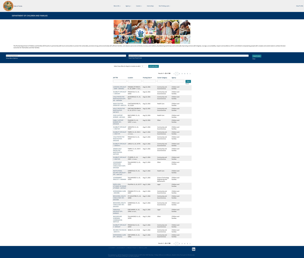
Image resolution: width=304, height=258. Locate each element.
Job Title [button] (115, 77)
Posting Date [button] (147, 78)
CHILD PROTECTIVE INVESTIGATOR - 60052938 (118, 138)
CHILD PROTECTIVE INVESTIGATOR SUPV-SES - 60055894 (119, 98)
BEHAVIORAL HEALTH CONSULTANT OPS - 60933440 (119, 198)
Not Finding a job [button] (164, 6)
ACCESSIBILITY (121, 248)
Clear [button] (253, 59)
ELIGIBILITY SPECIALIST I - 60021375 (119, 133)
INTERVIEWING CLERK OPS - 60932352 (119, 236)
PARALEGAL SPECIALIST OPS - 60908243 (118, 211)
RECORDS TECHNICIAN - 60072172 (119, 231)
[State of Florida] (11, 6)
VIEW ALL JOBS (143, 248)
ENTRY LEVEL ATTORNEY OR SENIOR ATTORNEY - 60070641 (119, 186)
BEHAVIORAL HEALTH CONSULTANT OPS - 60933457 (119, 204)
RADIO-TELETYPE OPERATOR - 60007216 (119, 104)
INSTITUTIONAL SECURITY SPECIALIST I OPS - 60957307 (119, 172)
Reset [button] (187, 84)
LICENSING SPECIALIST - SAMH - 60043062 (119, 88)
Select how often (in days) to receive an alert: (127, 66)
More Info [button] (117, 6)
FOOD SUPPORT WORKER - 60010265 (119, 116)
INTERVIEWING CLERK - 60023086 (119, 192)
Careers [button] (138, 6)
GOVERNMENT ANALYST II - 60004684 (119, 178)
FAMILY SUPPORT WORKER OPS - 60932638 (118, 122)
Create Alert (154, 66)
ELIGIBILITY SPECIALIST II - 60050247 (119, 226)
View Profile (299, 6)
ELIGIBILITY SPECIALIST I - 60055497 (119, 93)
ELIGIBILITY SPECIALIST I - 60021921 (119, 128)
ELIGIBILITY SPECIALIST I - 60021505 (119, 158)
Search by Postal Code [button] (135, 58)
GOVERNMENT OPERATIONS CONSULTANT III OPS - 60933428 (119, 165)
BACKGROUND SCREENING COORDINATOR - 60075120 (118, 219)
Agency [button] (128, 6)
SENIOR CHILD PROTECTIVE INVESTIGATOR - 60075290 (117, 151)
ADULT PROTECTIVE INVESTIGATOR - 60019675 (119, 110)
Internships (150, 6)
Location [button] (130, 78)
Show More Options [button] (12, 58)
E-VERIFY (112, 248)
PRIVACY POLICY (132, 248)
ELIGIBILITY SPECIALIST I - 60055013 (119, 144)
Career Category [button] (162, 78)
